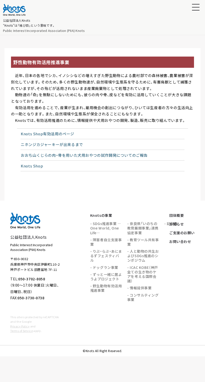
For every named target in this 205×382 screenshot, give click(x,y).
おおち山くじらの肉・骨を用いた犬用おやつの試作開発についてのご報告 (84, 155)
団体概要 (176, 215)
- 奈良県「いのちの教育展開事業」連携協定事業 (142, 228)
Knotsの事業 (101, 215)
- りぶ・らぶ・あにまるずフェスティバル (106, 256)
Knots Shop (32, 165)
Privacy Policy (20, 326)
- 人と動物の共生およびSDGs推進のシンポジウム (143, 256)
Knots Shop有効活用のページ (47, 133)
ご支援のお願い (182, 232)
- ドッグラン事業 (104, 267)
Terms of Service (21, 331)
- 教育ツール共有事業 (143, 242)
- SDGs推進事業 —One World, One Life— (105, 228)
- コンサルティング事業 (143, 297)
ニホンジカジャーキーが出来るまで (52, 144)
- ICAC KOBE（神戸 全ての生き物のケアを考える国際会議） (142, 274)
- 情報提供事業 (139, 287)
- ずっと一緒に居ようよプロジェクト (106, 276)
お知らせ (176, 224)
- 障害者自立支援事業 (106, 242)
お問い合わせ (180, 241)
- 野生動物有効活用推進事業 (106, 288)
